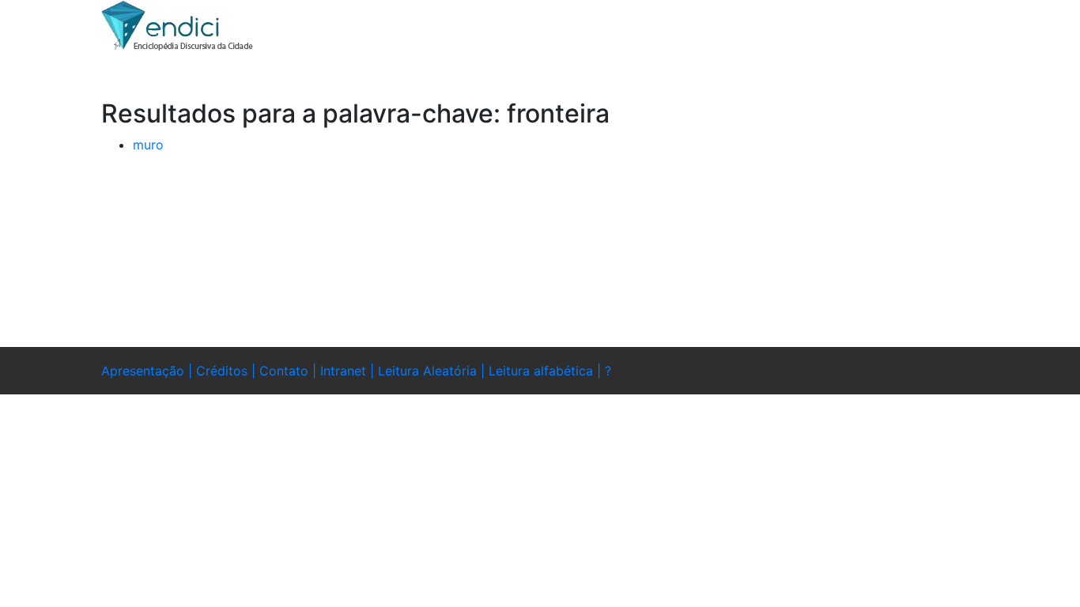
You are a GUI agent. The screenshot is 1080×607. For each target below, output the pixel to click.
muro (148, 145)
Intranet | (349, 371)
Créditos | (227, 371)
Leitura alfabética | (547, 371)
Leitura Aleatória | (433, 371)
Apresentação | (148, 371)
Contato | (289, 371)
